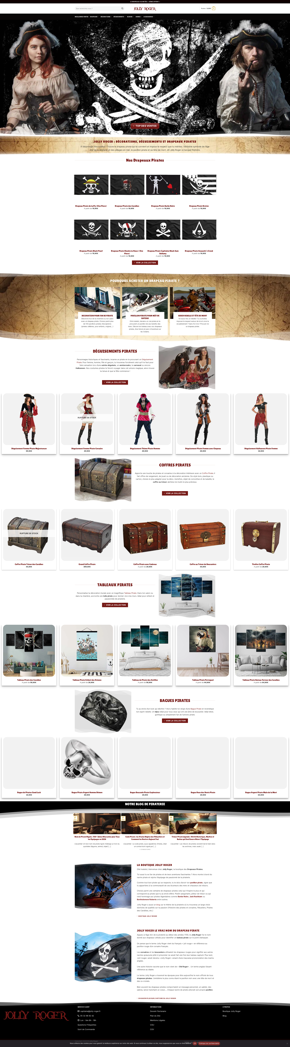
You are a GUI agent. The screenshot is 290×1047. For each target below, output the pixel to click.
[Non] (287, 1044)
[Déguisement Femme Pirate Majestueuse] (29, 419)
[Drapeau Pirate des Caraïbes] (127, 185)
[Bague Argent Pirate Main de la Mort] (261, 763)
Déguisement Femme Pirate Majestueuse (29, 448)
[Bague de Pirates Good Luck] (29, 763)
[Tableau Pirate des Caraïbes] (29, 651)
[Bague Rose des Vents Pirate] (203, 763)
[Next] (215, 833)
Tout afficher (145, 809)
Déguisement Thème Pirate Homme (145, 448)
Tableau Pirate (130, 593)
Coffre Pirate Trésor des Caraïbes (29, 564)
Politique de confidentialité (209, 1043)
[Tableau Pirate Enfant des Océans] (87, 651)
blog (158, 905)
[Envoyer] (122, 8)
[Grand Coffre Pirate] (87, 535)
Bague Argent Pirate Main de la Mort (261, 792)
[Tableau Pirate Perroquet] (203, 651)
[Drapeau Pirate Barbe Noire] (163, 185)
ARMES (138, 17)
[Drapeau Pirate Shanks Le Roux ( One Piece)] (127, 230)
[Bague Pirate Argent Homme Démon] (87, 763)
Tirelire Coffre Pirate (261, 564)
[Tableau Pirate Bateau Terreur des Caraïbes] (261, 651)
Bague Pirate (196, 709)
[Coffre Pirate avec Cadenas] (145, 535)
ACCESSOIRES (148, 17)
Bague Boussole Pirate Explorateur (145, 792)
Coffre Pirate (207, 473)
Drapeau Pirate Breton (199, 206)
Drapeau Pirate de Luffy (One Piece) (91, 206)
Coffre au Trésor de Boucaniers (203, 564)
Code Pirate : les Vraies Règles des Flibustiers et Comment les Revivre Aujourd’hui (145, 838)
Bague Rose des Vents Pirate (203, 792)
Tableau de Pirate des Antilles (145, 680)
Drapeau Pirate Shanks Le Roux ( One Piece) (127, 252)
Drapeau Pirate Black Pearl (91, 251)
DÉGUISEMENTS (119, 17)
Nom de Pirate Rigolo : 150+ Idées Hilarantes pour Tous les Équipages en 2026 (97, 838)
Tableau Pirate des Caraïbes (29, 680)
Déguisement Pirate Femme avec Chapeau (203, 448)
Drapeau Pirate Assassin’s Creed (199, 251)
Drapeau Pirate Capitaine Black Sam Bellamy (163, 252)
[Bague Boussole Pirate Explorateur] (145, 763)
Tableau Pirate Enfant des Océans (87, 680)
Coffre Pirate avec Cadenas (145, 564)
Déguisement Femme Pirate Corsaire (87, 448)
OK (195, 1043)
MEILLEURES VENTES (81, 17)
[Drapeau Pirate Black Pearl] (91, 230)
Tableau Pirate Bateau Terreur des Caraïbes (261, 680)
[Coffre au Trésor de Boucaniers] (203, 535)
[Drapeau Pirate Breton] (199, 185)
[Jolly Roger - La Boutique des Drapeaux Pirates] (145, 8)
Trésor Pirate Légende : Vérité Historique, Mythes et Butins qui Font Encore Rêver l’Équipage (193, 838)
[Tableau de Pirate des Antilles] (145, 651)
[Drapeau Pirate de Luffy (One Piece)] (91, 185)
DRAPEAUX (93, 17)
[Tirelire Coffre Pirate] (261, 535)
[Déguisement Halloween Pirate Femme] (261, 419)
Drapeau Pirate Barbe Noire (163, 206)
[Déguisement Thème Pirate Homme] (145, 419)
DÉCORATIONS (105, 17)
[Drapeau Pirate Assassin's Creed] (199, 230)
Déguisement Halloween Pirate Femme (261, 448)
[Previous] (74, 833)
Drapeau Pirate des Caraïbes (127, 206)
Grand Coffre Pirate (87, 564)
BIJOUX (130, 17)
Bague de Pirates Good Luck (29, 792)
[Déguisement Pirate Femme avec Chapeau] (203, 419)
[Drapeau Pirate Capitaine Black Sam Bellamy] (163, 230)
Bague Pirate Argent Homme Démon (87, 792)
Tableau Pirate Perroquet (203, 680)
